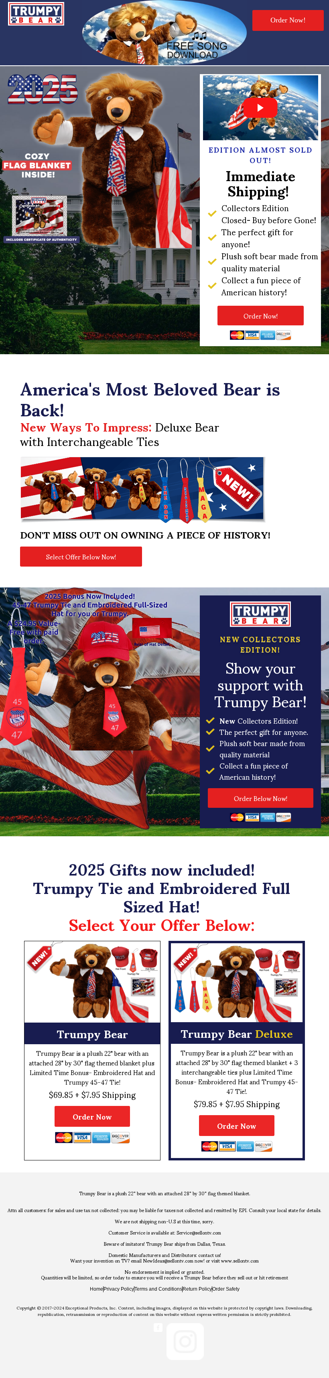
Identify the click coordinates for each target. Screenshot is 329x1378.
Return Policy (197, 1289)
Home (96, 1289)
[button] (288, 20)
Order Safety (226, 1289)
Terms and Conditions (158, 1289)
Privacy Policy (119, 1289)
